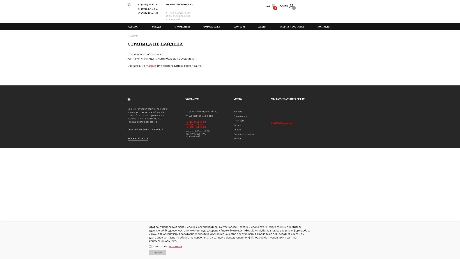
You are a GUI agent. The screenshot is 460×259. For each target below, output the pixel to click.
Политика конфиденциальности (145, 129)
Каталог (133, 27)
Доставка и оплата (244, 134)
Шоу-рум (239, 27)
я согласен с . (168, 246)
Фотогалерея (211, 27)
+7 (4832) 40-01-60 (148, 4)
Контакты (324, 27)
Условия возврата (138, 139)
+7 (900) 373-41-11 (148, 13)
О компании (182, 27)
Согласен (157, 252)
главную (151, 66)
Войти (284, 6)
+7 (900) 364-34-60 (148, 9)
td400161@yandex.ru (179, 4)
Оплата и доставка (292, 27)
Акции (262, 27)
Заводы (156, 27)
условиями (175, 246)
